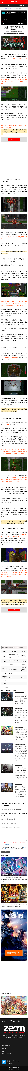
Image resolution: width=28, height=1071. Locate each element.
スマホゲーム (21, 5)
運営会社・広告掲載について (8, 1053)
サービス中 (12, 33)
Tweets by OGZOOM (6, 993)
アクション (21, 33)
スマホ (17, 744)
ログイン (10, 842)
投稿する (5, 851)
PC (15, 708)
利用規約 (4, 1048)
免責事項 (4, 1051)
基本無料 (18, 727)
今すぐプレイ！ (14, 139)
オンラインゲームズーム (6, 8)
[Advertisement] (14, 160)
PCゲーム (7, 5)
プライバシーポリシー (9, 848)
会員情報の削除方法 (6, 1045)
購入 (17, 33)
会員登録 (7, 844)
